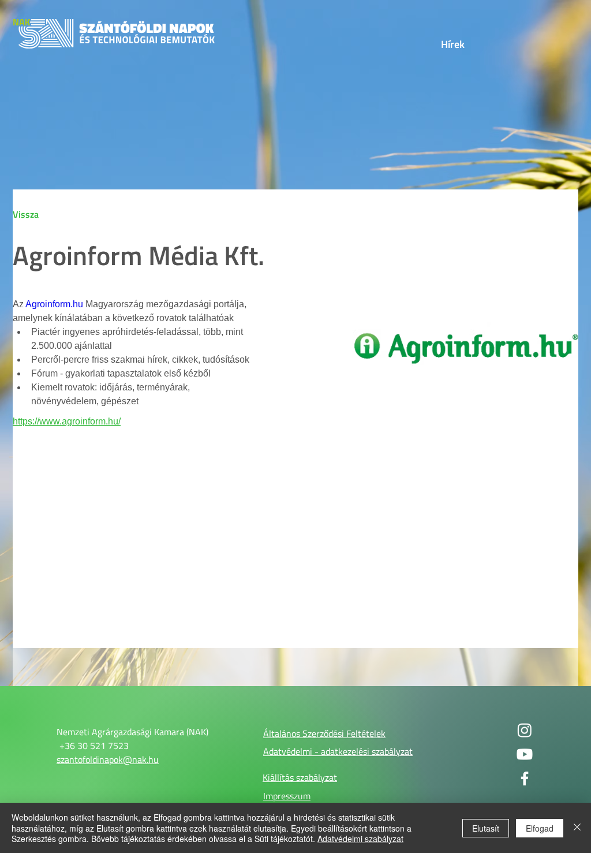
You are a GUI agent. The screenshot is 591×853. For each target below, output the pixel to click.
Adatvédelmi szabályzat (360, 838)
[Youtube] (524, 754)
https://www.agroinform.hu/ (67, 421)
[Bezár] (577, 828)
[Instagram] (524, 730)
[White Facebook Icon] (524, 778)
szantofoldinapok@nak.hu (108, 759)
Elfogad (539, 828)
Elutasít (485, 828)
